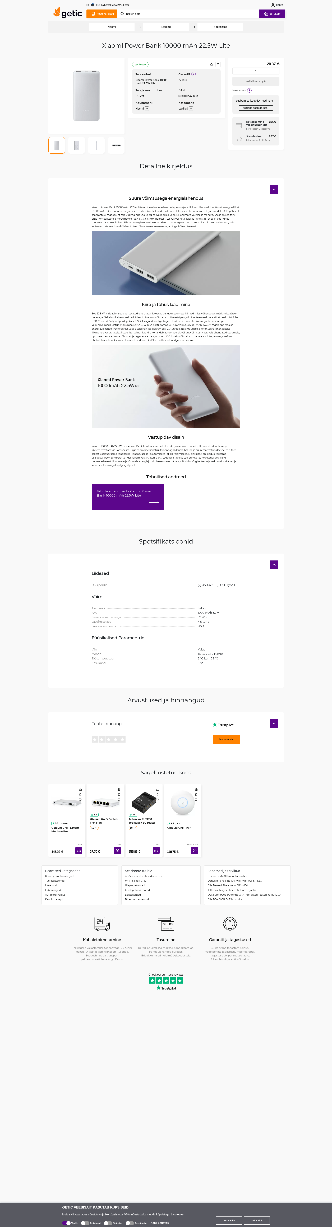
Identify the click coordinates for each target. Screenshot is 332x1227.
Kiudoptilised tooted (137, 884)
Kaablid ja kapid (54, 894)
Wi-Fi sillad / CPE (135, 875)
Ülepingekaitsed (135, 880)
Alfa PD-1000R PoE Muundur (225, 894)
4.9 (171, 813)
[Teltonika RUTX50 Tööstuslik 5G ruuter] (144, 799)
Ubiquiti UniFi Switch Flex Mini (102, 819)
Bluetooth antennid (137, 894)
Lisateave (177, 1214)
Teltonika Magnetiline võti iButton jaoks (232, 884)
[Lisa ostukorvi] (80, 846)
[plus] (275, 71)
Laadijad (166, 27)
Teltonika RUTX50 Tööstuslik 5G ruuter (140, 819)
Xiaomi (112, 27)
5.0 (55, 813)
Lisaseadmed (133, 889)
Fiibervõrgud (53, 884)
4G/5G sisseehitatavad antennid (144, 870)
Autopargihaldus (55, 889)
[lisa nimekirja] (218, 64)
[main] (69, 13)
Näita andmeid (159, 1222)
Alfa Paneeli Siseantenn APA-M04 (228, 880)
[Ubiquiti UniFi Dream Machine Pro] (67, 799)
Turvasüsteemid (54, 875)
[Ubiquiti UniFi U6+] (182, 799)
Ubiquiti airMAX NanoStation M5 (227, 870)
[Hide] (274, 189)
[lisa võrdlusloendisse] (211, 64)
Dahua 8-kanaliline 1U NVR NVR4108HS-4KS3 (235, 875)
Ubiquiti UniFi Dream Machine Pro (64, 819)
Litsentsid (51, 880)
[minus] (236, 71)
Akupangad (220, 27)
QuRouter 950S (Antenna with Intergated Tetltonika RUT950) (244, 889)
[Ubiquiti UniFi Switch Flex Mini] (105, 799)
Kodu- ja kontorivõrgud (59, 870)
